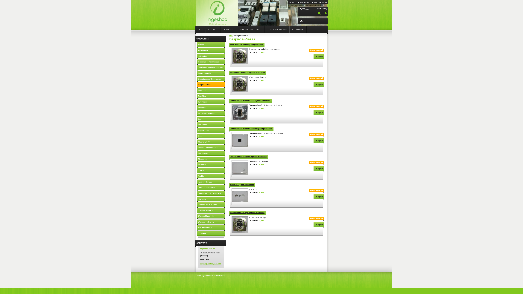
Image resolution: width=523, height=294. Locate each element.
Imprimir (324, 2)
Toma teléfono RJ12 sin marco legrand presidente (251, 129)
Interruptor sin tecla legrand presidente (246, 44)
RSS (315, 2)
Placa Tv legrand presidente (242, 185)
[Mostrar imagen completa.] (240, 56)
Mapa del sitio (304, 2)
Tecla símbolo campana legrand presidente (248, 157)
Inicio (231, 36)
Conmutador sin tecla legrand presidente (247, 72)
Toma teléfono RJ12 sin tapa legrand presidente (250, 100)
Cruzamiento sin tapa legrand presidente (247, 213)
